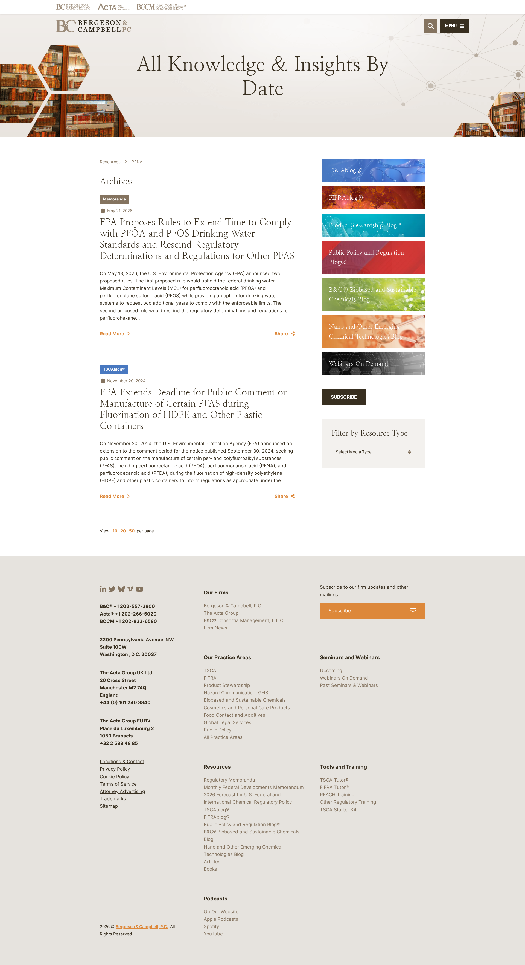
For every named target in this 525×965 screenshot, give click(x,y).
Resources (110, 161)
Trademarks (113, 798)
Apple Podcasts (221, 919)
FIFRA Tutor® (334, 787)
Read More (112, 333)
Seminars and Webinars (350, 657)
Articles (212, 861)
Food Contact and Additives (234, 715)
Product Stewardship (227, 685)
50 (132, 530)
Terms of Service (118, 784)
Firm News (215, 628)
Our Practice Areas (227, 657)
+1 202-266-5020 (136, 614)
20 (123, 530)
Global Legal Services (227, 722)
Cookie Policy (114, 776)
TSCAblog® (114, 369)
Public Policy (217, 730)
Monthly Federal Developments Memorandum (254, 787)
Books (210, 869)
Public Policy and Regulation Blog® (242, 824)
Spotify (211, 926)
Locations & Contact (122, 761)
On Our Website (221, 911)
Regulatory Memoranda (229, 780)
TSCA (210, 670)
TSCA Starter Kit (338, 809)
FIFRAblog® (216, 817)
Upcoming (331, 670)
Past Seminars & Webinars (349, 685)
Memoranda (114, 199)
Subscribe (344, 397)
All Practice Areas (223, 737)
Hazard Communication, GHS (236, 692)
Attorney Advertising (122, 791)
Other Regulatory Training (348, 802)
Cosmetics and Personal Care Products (247, 707)
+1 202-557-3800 (134, 606)
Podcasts (216, 899)
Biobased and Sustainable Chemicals (245, 700)
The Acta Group (221, 613)
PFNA (137, 161)
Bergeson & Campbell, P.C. (142, 926)
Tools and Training (343, 767)
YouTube (213, 934)
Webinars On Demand (344, 678)
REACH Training (337, 794)
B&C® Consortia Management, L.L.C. (244, 620)
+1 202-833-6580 (136, 621)
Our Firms (216, 593)
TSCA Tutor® (334, 780)
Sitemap (109, 806)
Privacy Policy (115, 769)
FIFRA (210, 678)
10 (115, 530)
